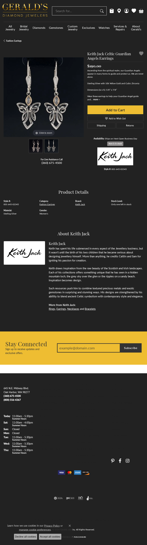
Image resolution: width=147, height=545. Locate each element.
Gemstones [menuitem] (45, 409)
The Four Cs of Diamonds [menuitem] (89, 396)
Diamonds (39, 27)
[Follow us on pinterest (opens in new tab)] (112, 461)
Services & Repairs (120, 27)
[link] (112, 10)
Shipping (101, 125)
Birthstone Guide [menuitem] (84, 416)
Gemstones (56, 27)
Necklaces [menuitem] (45, 429)
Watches (104, 27)
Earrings (61, 309)
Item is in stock (115, 143)
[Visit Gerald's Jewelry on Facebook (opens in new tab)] (120, 461)
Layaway (116, 429)
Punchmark (80, 537)
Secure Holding (119, 422)
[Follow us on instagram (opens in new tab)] (127, 461)
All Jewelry (10, 27)
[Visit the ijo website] (70, 498)
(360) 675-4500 (52, 163)
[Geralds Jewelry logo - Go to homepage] (25, 11)
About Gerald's (136, 27)
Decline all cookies (25, 536)
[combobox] (75, 11)
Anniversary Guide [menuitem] (85, 455)
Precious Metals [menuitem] (84, 429)
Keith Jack (80, 204)
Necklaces (73, 309)
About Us (116, 389)
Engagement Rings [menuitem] (49, 389)
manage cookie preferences (35, 529)
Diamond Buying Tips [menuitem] (87, 402)
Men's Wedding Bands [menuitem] (51, 396)
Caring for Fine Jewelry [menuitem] (88, 435)
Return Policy (41, 519)
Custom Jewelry (72, 27)
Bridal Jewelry (24, 27)
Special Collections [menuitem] (49, 448)
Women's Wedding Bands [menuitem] (53, 402)
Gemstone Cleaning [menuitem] (86, 448)
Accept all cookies (50, 536)
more (96, 99)
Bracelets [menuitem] (44, 435)
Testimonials (118, 409)
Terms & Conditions (77, 519)
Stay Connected (26, 343)
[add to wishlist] (141, 54)
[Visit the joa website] (90, 498)
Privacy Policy (57, 519)
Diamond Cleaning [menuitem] (85, 442)
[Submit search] (102, 11)
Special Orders (119, 435)
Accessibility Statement (101, 519)
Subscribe (130, 348)
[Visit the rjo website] (80, 498)
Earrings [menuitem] (43, 422)
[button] (126, 10)
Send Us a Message (121, 402)
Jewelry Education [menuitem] (85, 389)
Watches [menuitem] (44, 442)
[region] (44, 97)
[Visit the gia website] (58, 498)
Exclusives (88, 27)
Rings (52, 309)
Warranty (116, 416)
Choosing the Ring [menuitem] (85, 409)
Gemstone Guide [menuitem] (84, 422)
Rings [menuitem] (42, 416)
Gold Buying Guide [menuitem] (85, 462)
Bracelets (90, 309)
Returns (130, 125)
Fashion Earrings (14, 40)
